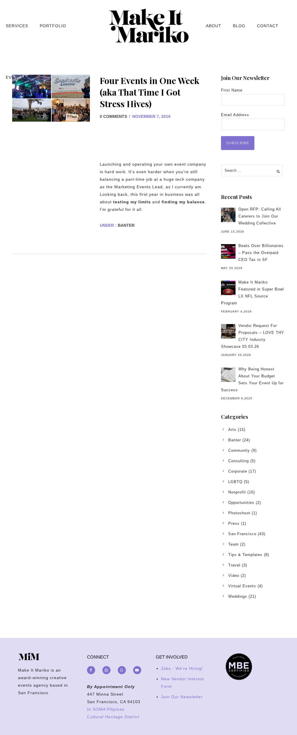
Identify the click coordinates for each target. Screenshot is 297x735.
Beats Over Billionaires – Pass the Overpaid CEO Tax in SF (261, 253)
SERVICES (17, 25)
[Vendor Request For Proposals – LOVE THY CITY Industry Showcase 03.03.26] (228, 331)
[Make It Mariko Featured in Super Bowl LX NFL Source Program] (228, 288)
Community (239, 450)
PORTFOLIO (53, 25)
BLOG (239, 25)
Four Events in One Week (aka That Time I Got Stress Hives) (149, 92)
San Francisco (242, 534)
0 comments (113, 116)
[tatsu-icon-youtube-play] (137, 670)
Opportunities (241, 502)
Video (233, 575)
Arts (232, 429)
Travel (234, 565)
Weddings (237, 596)
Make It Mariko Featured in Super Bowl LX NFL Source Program (252, 292)
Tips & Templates (245, 555)
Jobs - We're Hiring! (182, 668)
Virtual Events (242, 586)
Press (234, 523)
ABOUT (213, 25)
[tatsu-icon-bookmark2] (123, 670)
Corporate (237, 471)
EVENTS (14, 77)
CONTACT (267, 25)
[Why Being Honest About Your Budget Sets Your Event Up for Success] (228, 374)
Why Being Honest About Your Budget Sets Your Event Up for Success (252, 379)
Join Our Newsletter (182, 696)
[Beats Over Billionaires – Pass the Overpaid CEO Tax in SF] (228, 251)
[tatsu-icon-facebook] (92, 670)
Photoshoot (239, 513)
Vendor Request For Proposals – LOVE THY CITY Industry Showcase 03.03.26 (252, 336)
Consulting (238, 461)
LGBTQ (235, 482)
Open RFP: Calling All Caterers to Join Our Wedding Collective (259, 216)
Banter (126, 225)
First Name (231, 90)
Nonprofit (237, 492)
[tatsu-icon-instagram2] (107, 670)
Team (233, 544)
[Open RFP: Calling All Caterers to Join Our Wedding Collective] (228, 215)
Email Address (235, 115)
